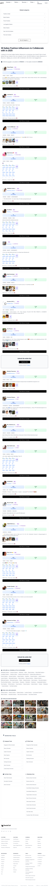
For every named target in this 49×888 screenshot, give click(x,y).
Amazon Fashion (14, 672)
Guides (14, 871)
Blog (14, 867)
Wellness (39, 843)
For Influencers (39, 3)
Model (20, 680)
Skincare (39, 845)
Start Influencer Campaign (24, 88)
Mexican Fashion (29, 678)
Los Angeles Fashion (37, 692)
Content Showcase (16, 855)
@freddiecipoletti (10, 588)
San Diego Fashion (33, 694)
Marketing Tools (28, 857)
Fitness (2, 863)
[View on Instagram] (3, 82)
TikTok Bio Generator (29, 877)
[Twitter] (8, 831)
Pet (1, 873)
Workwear (45, 684)
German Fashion (12, 676)
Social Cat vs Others (41, 855)
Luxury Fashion (4, 678)
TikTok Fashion (11, 684)
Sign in (28, 365)
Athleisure (21, 672)
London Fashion (28, 692)
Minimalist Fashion (14, 680)
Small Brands (15, 839)
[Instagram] (1, 831)
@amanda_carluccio (11, 190)
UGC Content (28, 847)
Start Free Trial (24, 361)
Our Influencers (16, 861)
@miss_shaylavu (10, 554)
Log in (47, 2)
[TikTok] (4, 831)
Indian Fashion (20, 676)
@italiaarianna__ (10, 154)
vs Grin (39, 865)
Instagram (27, 839)
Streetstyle (27, 682)
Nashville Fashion (12, 694)
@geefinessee (9, 330)
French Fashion (4, 676)
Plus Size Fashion (42, 680)
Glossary (15, 869)
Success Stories (16, 859)
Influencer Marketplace (5, 839)
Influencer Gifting (4, 843)
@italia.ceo (9, 276)
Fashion (39, 839)
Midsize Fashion (37, 678)
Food (2, 869)
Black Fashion (31, 672)
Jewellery (27, 676)
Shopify (26, 843)
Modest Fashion (26, 680)
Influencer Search (4, 841)
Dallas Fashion (20, 692)
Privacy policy (30, 885)
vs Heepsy (40, 863)
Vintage (40, 684)
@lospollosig (9, 96)
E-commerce (15, 843)
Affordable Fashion (5, 672)
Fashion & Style (13, 674)
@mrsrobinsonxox (10, 426)
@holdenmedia (10, 303)
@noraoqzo (9, 243)
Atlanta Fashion (4, 692)
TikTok (26, 841)
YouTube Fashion (13, 685)
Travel (2, 867)
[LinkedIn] (10, 831)
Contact (14, 865)
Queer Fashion (15, 682)
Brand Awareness (28, 845)
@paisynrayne (9, 69)
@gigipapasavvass (10, 399)
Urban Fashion (34, 684)
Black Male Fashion (40, 672)
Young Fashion (5, 685)
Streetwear (33, 682)
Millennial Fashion (5, 680)
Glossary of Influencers (5, 847)
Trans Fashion (19, 684)
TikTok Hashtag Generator (30, 879)
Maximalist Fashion (13, 678)
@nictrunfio (9, 504)
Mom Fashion (34, 680)
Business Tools (28, 855)
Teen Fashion (4, 684)
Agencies (15, 847)
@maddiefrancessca (11, 373)
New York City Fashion (22, 694)
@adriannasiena (10, 622)
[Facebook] (6, 831)
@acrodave (9, 483)
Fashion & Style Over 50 (23, 674)
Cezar (9, 61)
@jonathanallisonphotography (12, 525)
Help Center (15, 863)
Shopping (22, 682)
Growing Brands (16, 841)
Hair (2, 871)
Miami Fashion (4, 694)
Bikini (25, 672)
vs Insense (40, 859)
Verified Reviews (16, 857)
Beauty (39, 841)
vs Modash (40, 861)
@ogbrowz (9, 128)
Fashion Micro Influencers (35, 674)
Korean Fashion (33, 676)
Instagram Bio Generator (30, 866)
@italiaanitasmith (10, 447)
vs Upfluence (40, 857)
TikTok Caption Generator (30, 875)
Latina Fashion (42, 676)
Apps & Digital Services (17, 845)
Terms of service (23, 885)
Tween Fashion (26, 684)
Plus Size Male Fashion (6, 682)
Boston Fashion (12, 692)
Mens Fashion (21, 678)
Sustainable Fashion (41, 682)
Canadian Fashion (5, 674)
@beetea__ (9, 211)
